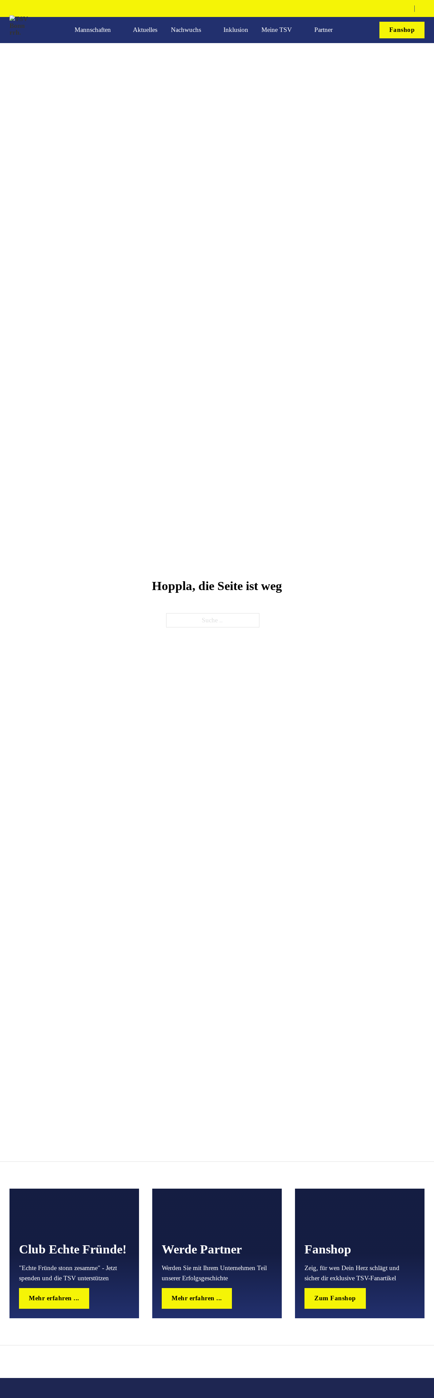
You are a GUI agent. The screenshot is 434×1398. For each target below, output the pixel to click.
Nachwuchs (186, 29)
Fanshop (402, 29)
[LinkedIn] (405, 8)
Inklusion (235, 29)
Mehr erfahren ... (54, 1298)
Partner (323, 29)
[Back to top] (405, 1372)
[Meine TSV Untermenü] (299, 30)
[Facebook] (369, 8)
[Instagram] (381, 8)
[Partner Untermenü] (339, 30)
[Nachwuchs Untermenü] (208, 30)
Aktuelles (145, 29)
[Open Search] (422, 8)
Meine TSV (276, 29)
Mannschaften (93, 29)
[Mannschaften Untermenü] (118, 30)
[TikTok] (393, 8)
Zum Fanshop (335, 1298)
